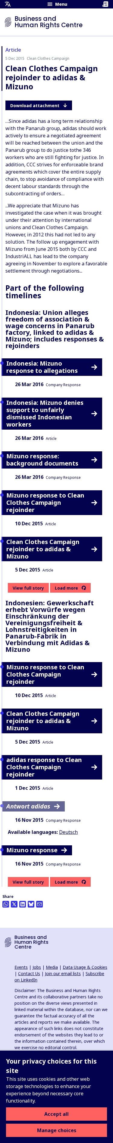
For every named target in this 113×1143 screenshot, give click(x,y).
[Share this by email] (39, 904)
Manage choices (56, 1130)
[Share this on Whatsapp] (5, 904)
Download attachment (34, 105)
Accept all (56, 1114)
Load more (66, 588)
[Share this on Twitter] (14, 904)
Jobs (37, 967)
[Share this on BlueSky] (31, 904)
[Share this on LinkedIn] (22, 904)
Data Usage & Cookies (85, 967)
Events (21, 967)
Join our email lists (63, 973)
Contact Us (29, 973)
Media (52, 967)
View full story (28, 588)
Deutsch (68, 832)
